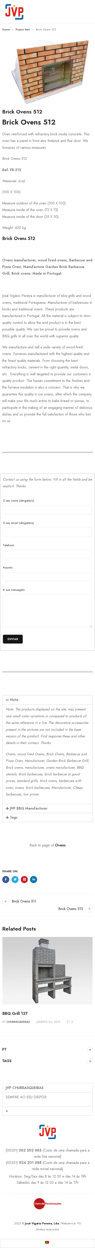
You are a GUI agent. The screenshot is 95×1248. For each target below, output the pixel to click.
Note (14, 699)
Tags (13, 817)
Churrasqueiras (18, 1022)
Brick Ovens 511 (24, 901)
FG (79, 1223)
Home (6, 29)
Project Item (23, 29)
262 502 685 (30, 1150)
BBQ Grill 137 (14, 1013)
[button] (47, 699)
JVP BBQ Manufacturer (29, 808)
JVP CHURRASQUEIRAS (25, 1087)
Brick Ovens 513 (70, 908)
